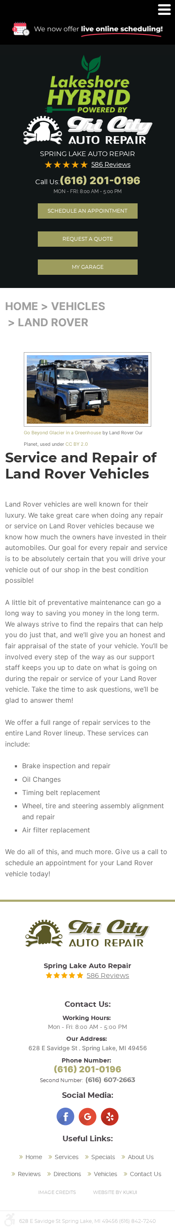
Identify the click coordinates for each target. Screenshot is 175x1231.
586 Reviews (110, 165)
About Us (141, 1157)
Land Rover (53, 322)
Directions (67, 1174)
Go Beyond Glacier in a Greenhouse (62, 433)
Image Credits (57, 1192)
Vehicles (78, 306)
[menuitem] (31, 1157)
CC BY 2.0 (76, 444)
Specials (103, 1157)
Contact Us (145, 1174)
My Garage (88, 267)
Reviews (29, 1174)
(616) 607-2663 (110, 1080)
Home (21, 306)
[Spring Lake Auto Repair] (87, 130)
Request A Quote (87, 239)
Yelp (110, 1117)
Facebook (65, 1117)
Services (67, 1157)
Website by (115, 1192)
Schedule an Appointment (87, 211)
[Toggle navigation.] (164, 9)
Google (87, 1117)
